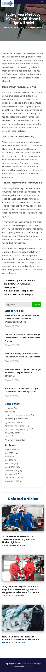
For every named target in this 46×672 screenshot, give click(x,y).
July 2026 (9, 453)
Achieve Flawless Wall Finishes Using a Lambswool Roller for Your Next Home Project (22, 337)
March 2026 (10, 467)
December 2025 (12, 477)
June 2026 (9, 456)
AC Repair (9, 408)
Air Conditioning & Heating (16, 429)
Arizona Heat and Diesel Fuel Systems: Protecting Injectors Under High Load (19, 539)
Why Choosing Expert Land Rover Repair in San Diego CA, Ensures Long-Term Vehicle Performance (20, 589)
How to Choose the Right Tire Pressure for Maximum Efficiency (20, 638)
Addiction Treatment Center (17, 415)
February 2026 (11, 470)
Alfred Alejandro (12, 28)
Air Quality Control (13, 433)
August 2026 (10, 449)
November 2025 (12, 481)
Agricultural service (13, 422)
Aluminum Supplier (13, 440)
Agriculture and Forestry (15, 426)
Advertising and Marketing (16, 419)
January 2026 (11, 474)
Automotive (38, 28)
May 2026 (9, 460)
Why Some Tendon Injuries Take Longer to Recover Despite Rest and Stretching (23, 372)
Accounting (10, 412)
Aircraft (8, 436)
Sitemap (28, 666)
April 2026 (9, 463)
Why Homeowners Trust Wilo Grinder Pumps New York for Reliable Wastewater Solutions (22, 318)
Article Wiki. (28, 663)
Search (37, 304)
